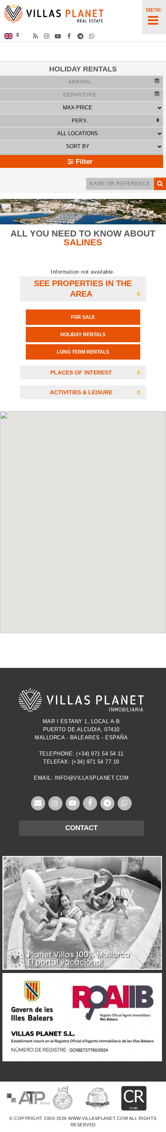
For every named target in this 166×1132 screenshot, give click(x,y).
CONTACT (81, 828)
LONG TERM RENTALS (83, 352)
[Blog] (35, 36)
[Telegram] (80, 36)
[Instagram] (47, 36)
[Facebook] (69, 36)
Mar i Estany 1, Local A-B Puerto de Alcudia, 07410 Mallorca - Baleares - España (81, 729)
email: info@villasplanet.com (81, 778)
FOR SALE (83, 317)
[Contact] (38, 803)
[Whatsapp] (92, 36)
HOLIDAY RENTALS (83, 334)
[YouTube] (58, 36)
